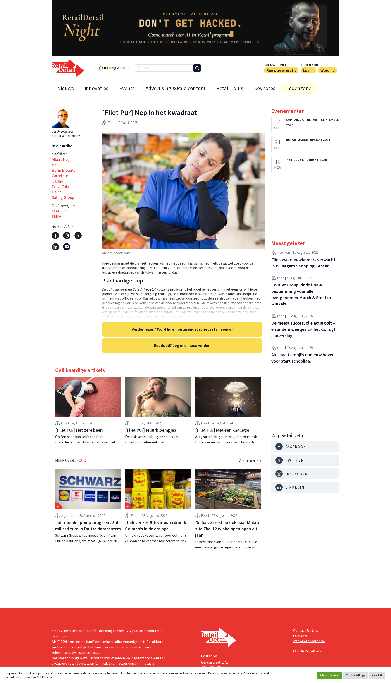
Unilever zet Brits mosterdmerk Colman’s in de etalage (155, 525)
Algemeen (68, 515)
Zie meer (248, 460)
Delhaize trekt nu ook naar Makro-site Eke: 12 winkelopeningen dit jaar (228, 528)
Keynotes (264, 88)
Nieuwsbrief (275, 65)
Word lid (327, 70)
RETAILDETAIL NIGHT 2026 (307, 159)
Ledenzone (310, 65)
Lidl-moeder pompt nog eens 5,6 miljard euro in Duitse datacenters (88, 525)
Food (112, 122)
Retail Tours (230, 88)
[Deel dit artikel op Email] (66, 246)
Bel (54, 164)
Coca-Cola (60, 186)
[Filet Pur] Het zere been (79, 430)
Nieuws (65, 88)
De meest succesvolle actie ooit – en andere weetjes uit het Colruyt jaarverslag (303, 329)
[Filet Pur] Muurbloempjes (150, 430)
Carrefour (60, 175)
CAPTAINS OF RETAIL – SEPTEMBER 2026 (312, 122)
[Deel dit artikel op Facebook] (55, 235)
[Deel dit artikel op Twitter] (78, 235)
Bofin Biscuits (63, 170)
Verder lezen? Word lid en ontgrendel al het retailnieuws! (182, 329)
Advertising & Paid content (175, 88)
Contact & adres (305, 630)
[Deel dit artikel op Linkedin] (55, 246)
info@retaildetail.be (309, 641)
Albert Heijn (62, 159)
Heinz (56, 192)
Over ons (300, 635)
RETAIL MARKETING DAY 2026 (308, 139)
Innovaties (96, 88)
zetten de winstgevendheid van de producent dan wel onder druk (183, 307)
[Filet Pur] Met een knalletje (222, 430)
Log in (308, 70)
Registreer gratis (281, 70)
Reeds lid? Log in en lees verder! (182, 345)
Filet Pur (59, 211)
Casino (57, 181)
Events (127, 88)
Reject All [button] (377, 675)
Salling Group (63, 197)
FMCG (57, 216)
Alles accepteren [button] (329, 675)
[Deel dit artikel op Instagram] (66, 235)
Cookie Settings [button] (355, 675)
